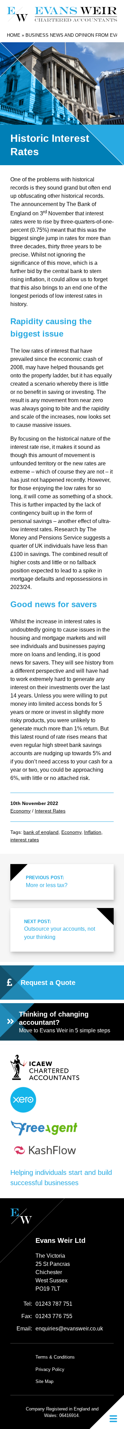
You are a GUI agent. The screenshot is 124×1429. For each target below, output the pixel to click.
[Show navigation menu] (107, 1412)
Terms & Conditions (55, 1357)
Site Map (44, 1381)
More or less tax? (47, 881)
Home (13, 35)
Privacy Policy (49, 1369)
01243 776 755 (53, 1316)
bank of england (41, 832)
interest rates (24, 839)
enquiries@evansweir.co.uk (69, 1328)
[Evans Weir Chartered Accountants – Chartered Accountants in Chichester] (62, 14)
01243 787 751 (53, 1304)
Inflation (92, 832)
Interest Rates (50, 811)
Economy (20, 811)
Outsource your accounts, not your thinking (59, 929)
